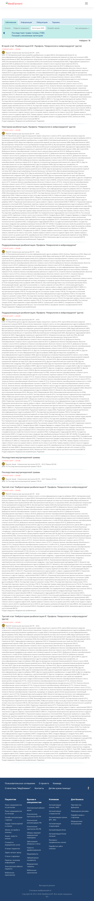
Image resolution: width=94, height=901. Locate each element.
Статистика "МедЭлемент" (18, 788)
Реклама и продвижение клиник (57, 841)
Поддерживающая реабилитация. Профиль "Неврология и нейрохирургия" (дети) (42, 312)
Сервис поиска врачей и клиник (14, 825)
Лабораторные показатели (33, 859)
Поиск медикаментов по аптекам (13, 812)
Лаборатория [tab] (41, 22)
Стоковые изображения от (40, 890)
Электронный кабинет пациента (14, 867)
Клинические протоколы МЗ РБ (34, 828)
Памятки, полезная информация (12, 861)
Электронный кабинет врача (36, 809)
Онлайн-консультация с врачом (13, 818)
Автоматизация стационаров (55, 825)
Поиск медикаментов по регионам (13, 806)
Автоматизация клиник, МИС (55, 806)
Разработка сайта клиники (56, 847)
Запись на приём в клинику (12, 831)
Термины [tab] (56, 22)
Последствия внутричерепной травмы (21, 457)
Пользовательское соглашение (20, 783)
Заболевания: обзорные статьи (33, 842)
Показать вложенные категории (27, 35)
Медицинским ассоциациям (76, 822)
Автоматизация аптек (57, 830)
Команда (57, 783)
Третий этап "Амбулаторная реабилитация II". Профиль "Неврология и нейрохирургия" (45, 487)
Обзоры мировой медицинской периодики (34, 835)
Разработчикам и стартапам (77, 816)
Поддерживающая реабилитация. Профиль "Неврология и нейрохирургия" (39, 245)
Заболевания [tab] (10, 22)
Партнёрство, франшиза (76, 806)
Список (7, 28)
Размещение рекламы (80, 811)
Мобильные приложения (10, 874)
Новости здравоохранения (34, 849)
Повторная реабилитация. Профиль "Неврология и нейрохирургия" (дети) (39, 127)
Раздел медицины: (8, 121)
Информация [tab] (26, 22)
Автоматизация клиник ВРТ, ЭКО (58, 818)
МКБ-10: (5, 55)
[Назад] (4, 33)
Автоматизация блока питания (57, 835)
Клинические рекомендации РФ (34, 821)
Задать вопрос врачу (13, 852)
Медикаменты (32, 854)
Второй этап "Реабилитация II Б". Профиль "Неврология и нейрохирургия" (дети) (42, 46)
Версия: (9, 53)
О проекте (44, 783)
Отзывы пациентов (12, 849)
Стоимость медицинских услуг (12, 843)
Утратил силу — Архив (11, 49)
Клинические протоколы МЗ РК (34, 815)
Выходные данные (47, 885)
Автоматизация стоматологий (55, 812)
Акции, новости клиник (11, 837)
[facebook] (88, 788)
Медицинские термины (32, 865)
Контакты (39, 788)
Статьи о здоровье (12, 856)
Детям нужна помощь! (59, 788)
